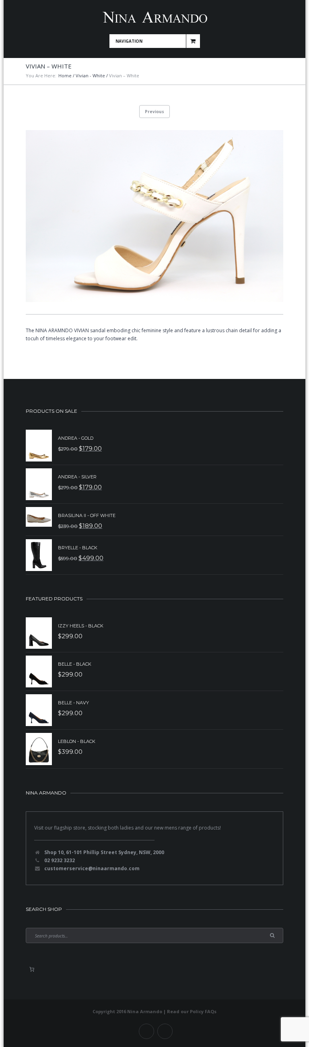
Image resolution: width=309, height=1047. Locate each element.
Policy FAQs (203, 1011)
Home (65, 75)
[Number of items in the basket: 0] (32, 969)
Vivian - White (90, 75)
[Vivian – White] (154, 216)
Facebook (146, 1031)
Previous (154, 111)
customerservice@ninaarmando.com (92, 868)
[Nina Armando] (154, 17)
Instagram (165, 1031)
